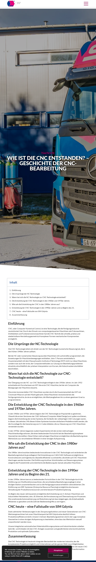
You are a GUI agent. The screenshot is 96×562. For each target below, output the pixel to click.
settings (27, 556)
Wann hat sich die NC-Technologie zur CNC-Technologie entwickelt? (39, 297)
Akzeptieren (58, 550)
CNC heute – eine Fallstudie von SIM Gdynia (30, 311)
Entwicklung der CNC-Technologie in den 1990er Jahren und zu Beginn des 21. (43, 308)
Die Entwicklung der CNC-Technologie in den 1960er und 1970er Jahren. (41, 301)
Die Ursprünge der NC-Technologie (26, 294)
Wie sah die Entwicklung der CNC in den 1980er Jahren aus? (36, 304)
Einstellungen (58, 555)
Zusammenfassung (19, 315)
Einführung (16, 290)
